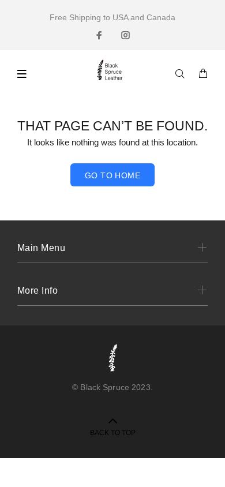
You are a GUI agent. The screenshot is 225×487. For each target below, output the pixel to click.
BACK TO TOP (113, 433)
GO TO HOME (112, 175)
